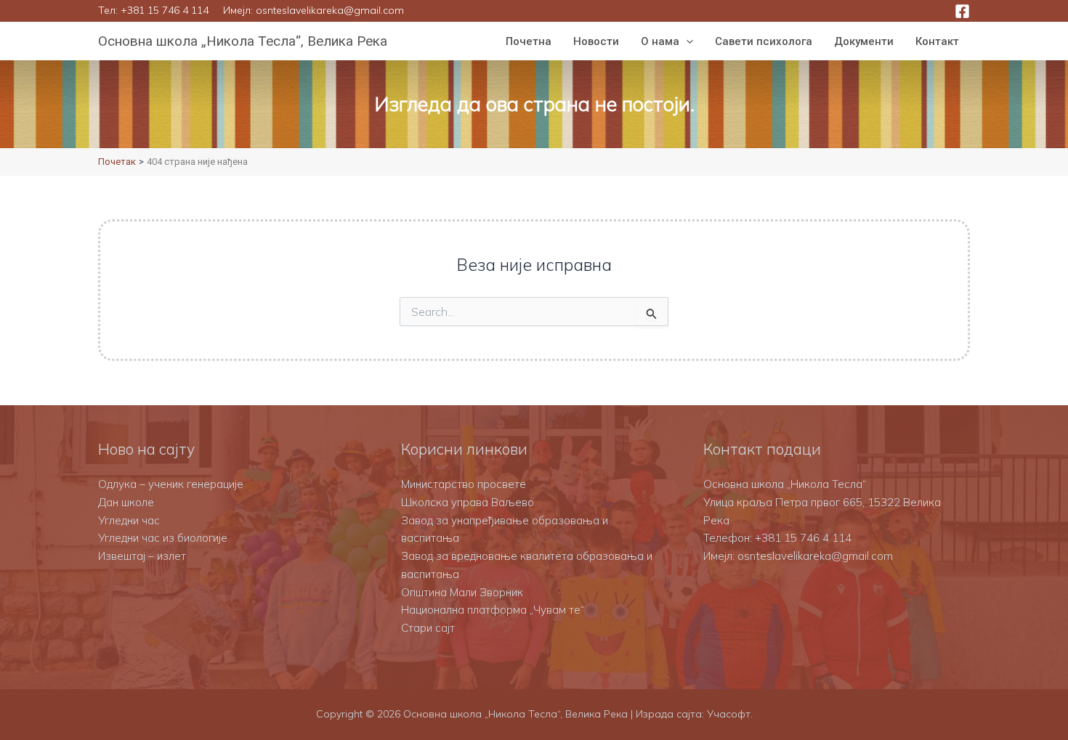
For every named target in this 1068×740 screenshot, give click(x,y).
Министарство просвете (463, 484)
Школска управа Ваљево (467, 502)
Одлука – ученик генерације (170, 484)
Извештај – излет (142, 556)
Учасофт (729, 713)
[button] (686, 41)
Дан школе (126, 502)
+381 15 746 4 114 (165, 10)
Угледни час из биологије (162, 538)
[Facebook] (962, 11)
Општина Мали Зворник (462, 592)
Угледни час (129, 520)
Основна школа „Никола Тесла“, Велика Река (242, 41)
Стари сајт (428, 628)
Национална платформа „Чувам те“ (492, 610)
